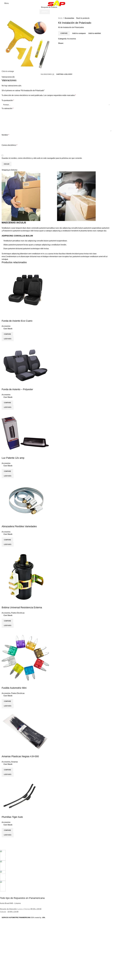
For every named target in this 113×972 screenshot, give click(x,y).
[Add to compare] (4, 344)
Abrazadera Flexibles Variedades (19, 526)
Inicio (60, 18)
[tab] (47, 74)
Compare (64, 33)
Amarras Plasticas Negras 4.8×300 (20, 756)
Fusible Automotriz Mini (14, 687)
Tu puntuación (8, 100)
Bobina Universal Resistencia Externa (22, 607)
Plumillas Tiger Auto (12, 817)
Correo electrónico (9, 145)
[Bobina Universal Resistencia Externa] (24, 576)
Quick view (10, 344)
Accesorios (69, 18)
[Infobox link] (55, 854)
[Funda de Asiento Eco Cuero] (25, 290)
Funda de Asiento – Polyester (17, 389)
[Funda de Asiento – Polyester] (25, 364)
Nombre (5, 135)
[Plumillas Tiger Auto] (19, 796)
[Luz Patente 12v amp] (25, 433)
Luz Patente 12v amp (13, 457)
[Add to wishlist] (4, 316)
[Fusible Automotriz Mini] (25, 657)
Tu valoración (7, 108)
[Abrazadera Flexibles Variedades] (25, 501)
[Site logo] (56, 3)
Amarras (14, 762)
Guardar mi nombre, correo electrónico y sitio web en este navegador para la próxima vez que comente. (42, 158)
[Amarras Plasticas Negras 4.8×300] (25, 731)
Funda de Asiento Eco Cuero (17, 320)
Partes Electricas (17, 613)
